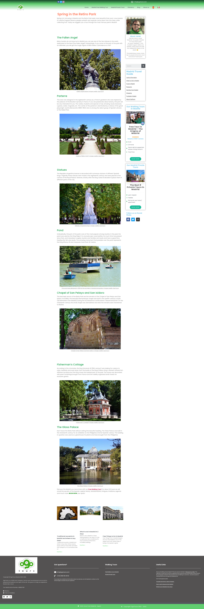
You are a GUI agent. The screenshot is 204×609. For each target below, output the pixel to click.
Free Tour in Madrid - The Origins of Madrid (135, 130)
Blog (138, 7)
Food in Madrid (130, 84)
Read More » (59, 551)
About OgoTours (130, 99)
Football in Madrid (131, 96)
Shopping (129, 93)
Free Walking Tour (94, 489)
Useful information (131, 77)
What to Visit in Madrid (132, 80)
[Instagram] (63, 2)
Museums (129, 87)
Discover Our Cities (190, 572)
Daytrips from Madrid (132, 90)
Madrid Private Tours (117, 7)
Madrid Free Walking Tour (100, 7)
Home (86, 7)
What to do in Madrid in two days (164, 586)
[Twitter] (61, 2)
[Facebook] (58, 2)
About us (146, 7)
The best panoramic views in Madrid (165, 581)
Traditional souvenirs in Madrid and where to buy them (66, 538)
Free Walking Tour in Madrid (112, 572)
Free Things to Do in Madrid (113, 536)
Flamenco (131, 7)
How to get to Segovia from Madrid (164, 584)
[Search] (143, 66)
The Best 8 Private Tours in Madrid (135, 187)
